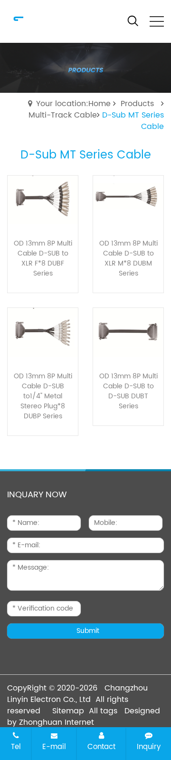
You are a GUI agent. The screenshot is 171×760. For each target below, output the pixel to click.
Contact (101, 746)
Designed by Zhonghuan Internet (83, 717)
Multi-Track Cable (62, 115)
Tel (16, 746)
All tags (103, 711)
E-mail (54, 746)
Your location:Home (73, 104)
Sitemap (68, 711)
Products (137, 104)
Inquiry (149, 746)
